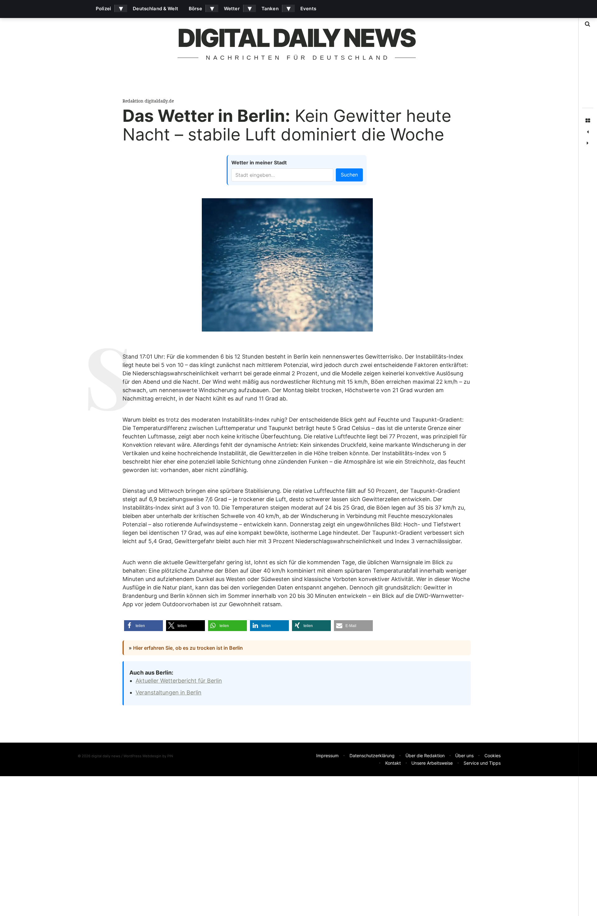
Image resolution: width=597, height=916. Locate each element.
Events (308, 8)
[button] (143, 625)
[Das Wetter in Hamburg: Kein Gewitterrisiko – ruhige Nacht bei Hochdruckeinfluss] (587, 143)
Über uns (464, 755)
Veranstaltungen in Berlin (168, 692)
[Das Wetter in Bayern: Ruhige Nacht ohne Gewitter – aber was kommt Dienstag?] (587, 132)
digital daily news (296, 38)
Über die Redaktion (425, 755)
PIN (170, 756)
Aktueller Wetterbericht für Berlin (179, 680)
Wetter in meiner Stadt (259, 162)
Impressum (327, 755)
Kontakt (393, 763)
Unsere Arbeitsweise (432, 763)
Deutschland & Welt (155, 8)
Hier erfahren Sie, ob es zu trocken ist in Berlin (188, 648)
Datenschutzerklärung (372, 755)
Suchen (349, 175)
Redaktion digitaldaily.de (148, 101)
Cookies (492, 755)
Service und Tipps (482, 763)
